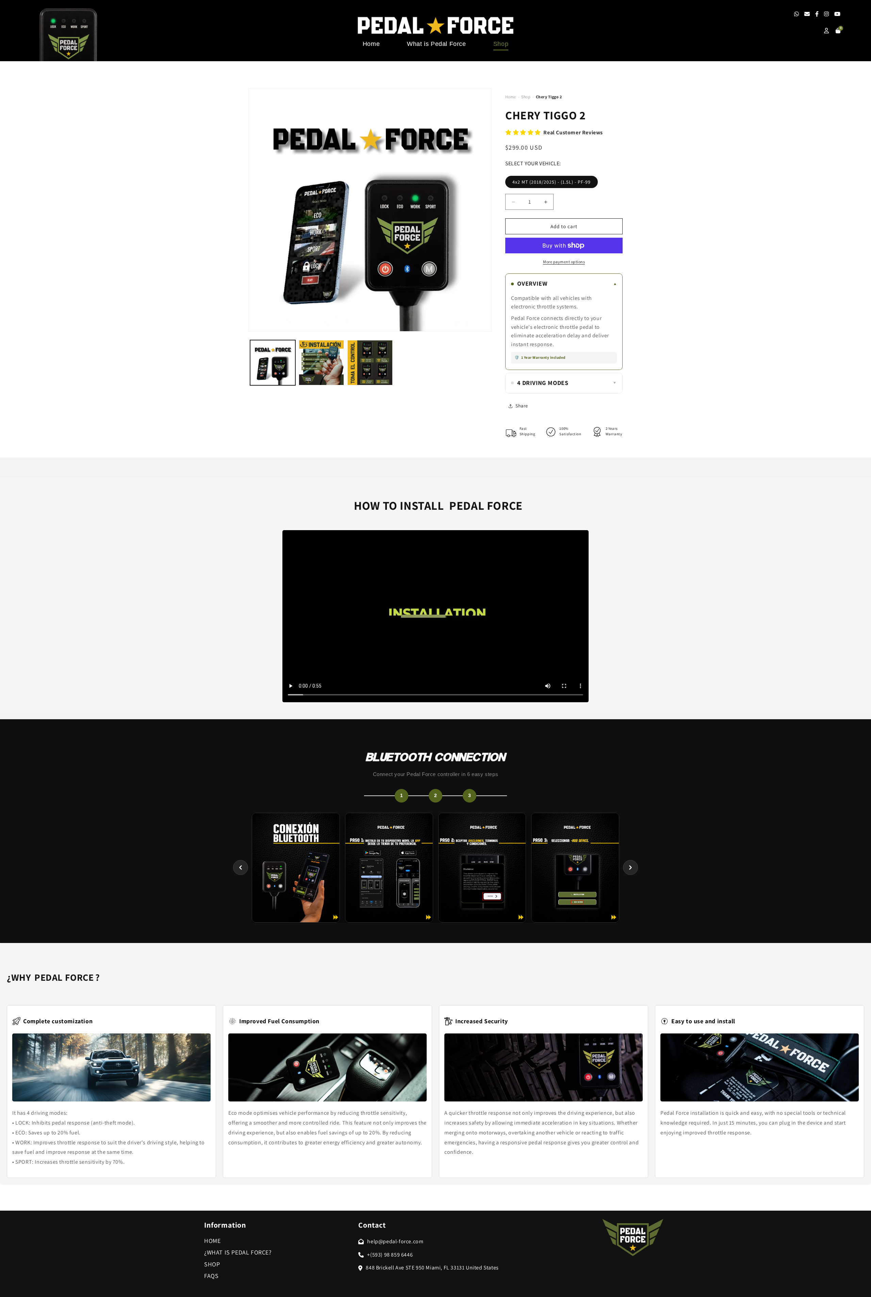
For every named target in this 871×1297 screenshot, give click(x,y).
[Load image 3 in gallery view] (370, 362)
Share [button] (521, 406)
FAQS (211, 1276)
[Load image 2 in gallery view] (321, 362)
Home (371, 44)
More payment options (564, 261)
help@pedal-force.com (395, 1241)
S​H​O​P (212, 1264)
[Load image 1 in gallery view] (272, 362)
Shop (500, 44)
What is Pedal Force (436, 44)
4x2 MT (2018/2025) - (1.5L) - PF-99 (551, 182)
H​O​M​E (212, 1241)
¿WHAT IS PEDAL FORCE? (238, 1252)
